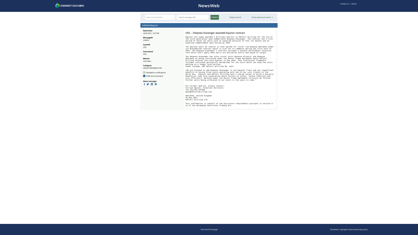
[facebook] (144, 84)
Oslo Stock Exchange (209, 229)
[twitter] (148, 84)
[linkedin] (152, 84)
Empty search (235, 17)
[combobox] (146, 17)
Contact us (344, 4)
